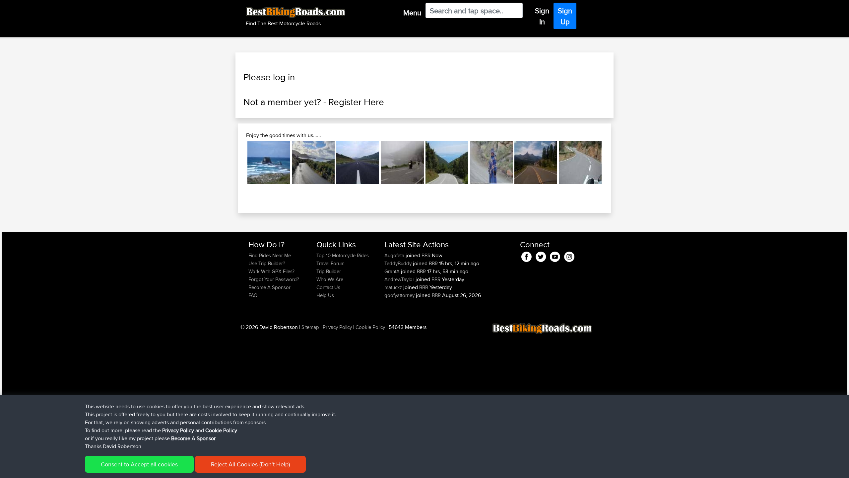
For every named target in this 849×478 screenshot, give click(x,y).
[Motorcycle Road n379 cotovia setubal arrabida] (446, 162)
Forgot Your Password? (273, 279)
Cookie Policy (370, 327)
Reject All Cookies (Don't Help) (250, 464)
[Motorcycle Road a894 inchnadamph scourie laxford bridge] (357, 162)
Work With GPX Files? (271, 271)
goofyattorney (400, 295)
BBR (426, 255)
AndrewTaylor (400, 279)
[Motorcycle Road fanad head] (313, 162)
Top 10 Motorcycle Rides (342, 255)
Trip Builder (328, 271)
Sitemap (310, 327)
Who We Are (329, 279)
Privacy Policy (337, 327)
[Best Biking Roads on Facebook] (526, 256)
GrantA (392, 271)
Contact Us (328, 287)
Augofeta (395, 255)
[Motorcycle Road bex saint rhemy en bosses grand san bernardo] (402, 162)
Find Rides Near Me (269, 255)
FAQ (252, 295)
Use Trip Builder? (266, 263)
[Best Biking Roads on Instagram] (569, 256)
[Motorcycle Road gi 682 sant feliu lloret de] (580, 162)
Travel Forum (330, 263)
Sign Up (565, 16)
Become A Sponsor (269, 287)
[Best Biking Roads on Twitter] (540, 256)
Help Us (325, 295)
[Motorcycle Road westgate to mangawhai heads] (268, 162)
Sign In (542, 16)
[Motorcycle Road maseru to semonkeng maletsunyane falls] (491, 162)
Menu (412, 12)
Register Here (356, 102)
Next (611, 162)
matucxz (393, 287)
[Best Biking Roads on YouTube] (555, 256)
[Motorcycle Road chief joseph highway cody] (535, 162)
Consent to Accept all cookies (139, 464)
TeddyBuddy (398, 263)
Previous (237, 162)
